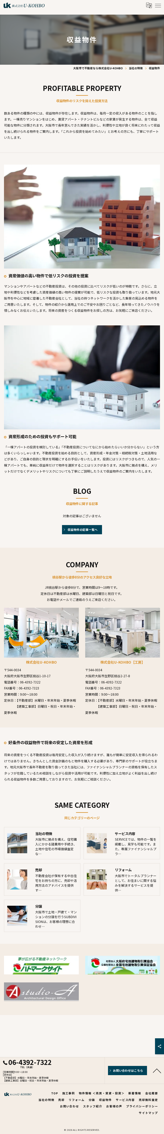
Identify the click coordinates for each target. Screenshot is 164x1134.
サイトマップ (148, 1113)
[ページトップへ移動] (157, 1071)
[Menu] (157, 5)
